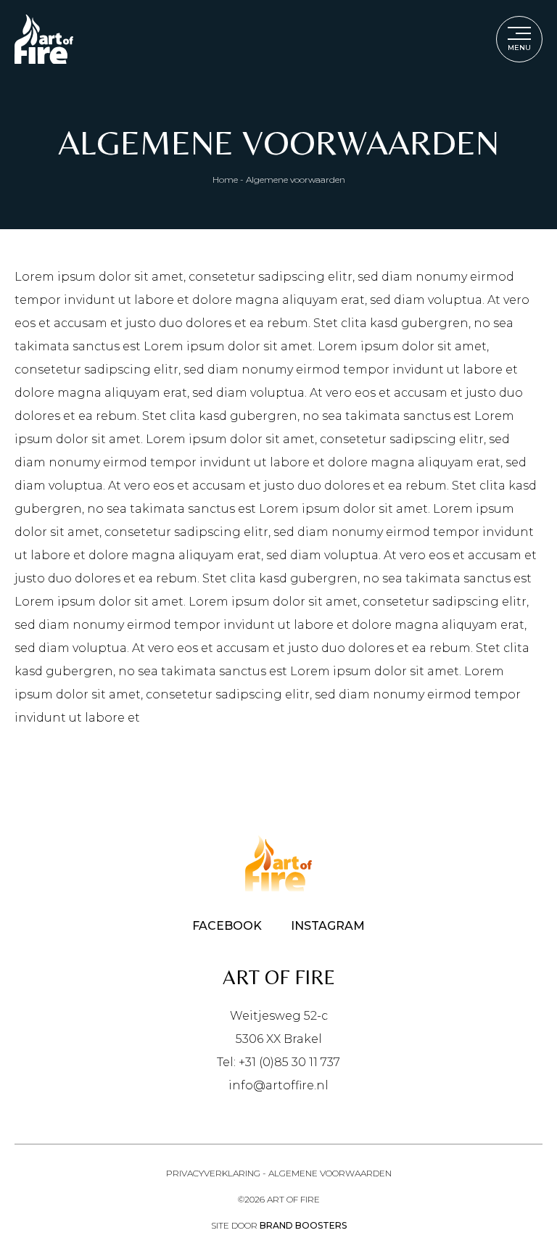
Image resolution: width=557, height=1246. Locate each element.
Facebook (227, 926)
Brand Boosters (303, 1225)
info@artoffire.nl (278, 1085)
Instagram (328, 926)
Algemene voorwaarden (330, 1173)
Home (225, 179)
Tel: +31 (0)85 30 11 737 (278, 1062)
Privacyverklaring (213, 1173)
